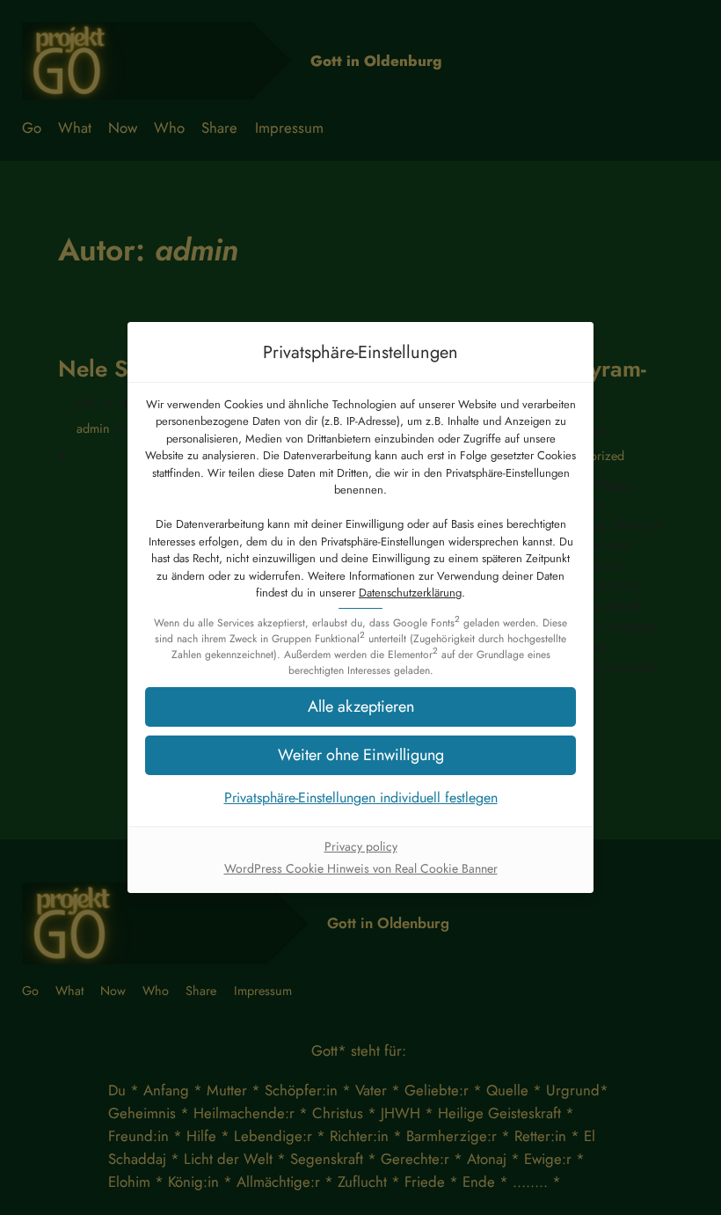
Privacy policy (360, 846)
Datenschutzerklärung (410, 592)
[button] (360, 755)
